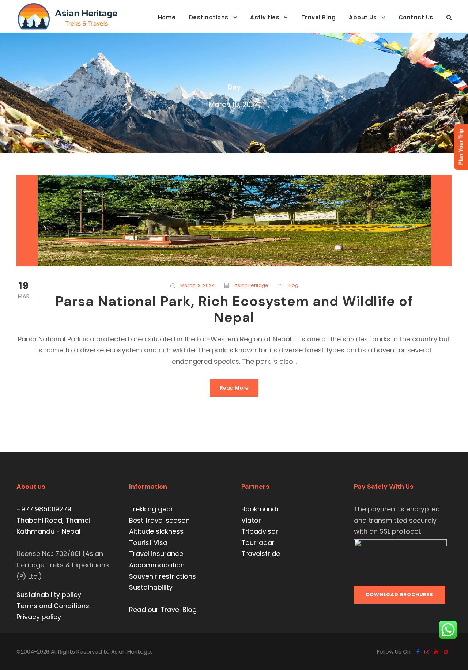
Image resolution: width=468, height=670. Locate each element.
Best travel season (159, 520)
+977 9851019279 (43, 509)
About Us (363, 17)
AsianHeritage (251, 285)
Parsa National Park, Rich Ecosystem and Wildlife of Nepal (234, 309)
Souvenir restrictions (162, 576)
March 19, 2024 (197, 285)
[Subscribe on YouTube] (436, 651)
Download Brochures (399, 594)
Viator (251, 520)
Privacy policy (38, 616)
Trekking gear (151, 509)
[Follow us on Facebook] (417, 651)
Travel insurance (156, 553)
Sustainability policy (48, 594)
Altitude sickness (156, 531)
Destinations (209, 17)
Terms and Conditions (52, 605)
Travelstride (260, 553)
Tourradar (258, 542)
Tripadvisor (259, 531)
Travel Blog (318, 17)
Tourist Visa (148, 542)
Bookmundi (259, 509)
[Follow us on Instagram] (426, 651)
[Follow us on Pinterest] (446, 651)
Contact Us (416, 17)
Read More (234, 387)
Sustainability (151, 587)
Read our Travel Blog (163, 609)
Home (167, 17)
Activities (264, 17)
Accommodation (157, 564)
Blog (293, 285)
